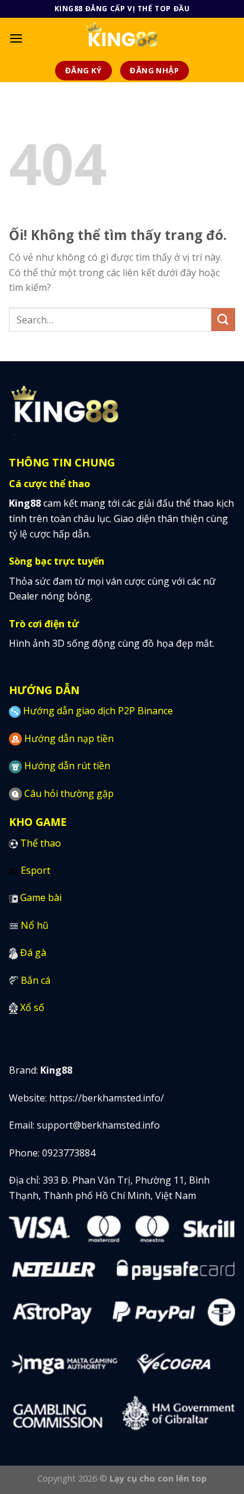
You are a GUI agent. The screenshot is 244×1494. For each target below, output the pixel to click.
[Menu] (16, 38)
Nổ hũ (35, 925)
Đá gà (33, 952)
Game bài (41, 897)
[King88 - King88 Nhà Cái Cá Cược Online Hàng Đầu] (122, 38)
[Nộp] (223, 319)
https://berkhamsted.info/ (106, 1097)
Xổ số (32, 1007)
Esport (35, 870)
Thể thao (40, 843)
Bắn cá (35, 980)
